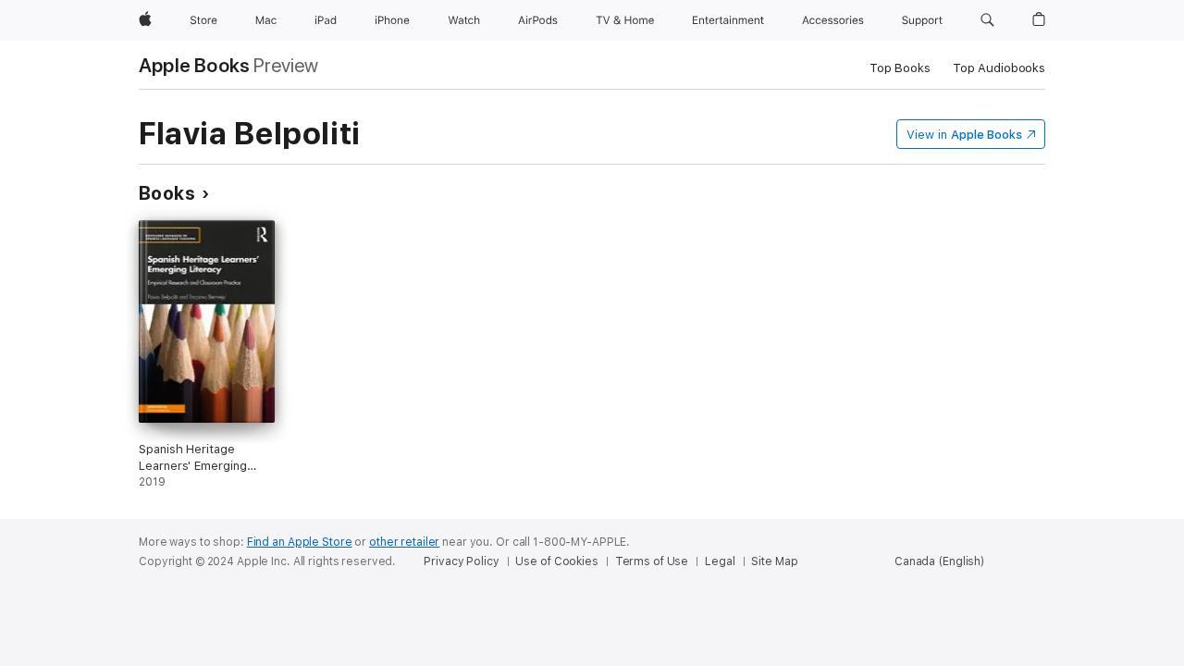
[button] (987, 20)
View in (964, 135)
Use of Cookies (556, 561)
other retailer (404, 542)
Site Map (774, 561)
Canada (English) (939, 561)
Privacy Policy (461, 561)
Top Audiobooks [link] (999, 68)
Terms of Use (652, 561)
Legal (719, 561)
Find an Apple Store (299, 542)
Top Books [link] (900, 68)
